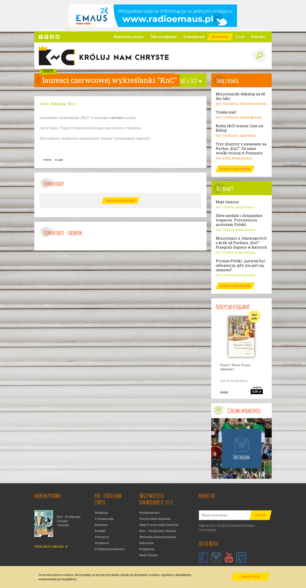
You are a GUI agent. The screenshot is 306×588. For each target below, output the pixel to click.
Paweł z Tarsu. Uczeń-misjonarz (235, 367)
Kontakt (100, 531)
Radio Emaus (148, 555)
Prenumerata (104, 519)
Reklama (101, 525)
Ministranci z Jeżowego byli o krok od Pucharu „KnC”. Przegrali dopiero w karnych (241, 242)
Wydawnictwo (149, 513)
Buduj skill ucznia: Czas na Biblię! (239, 128)
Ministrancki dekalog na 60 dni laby (240, 96)
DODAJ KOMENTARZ (120, 201)
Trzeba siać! (226, 112)
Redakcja (101, 513)
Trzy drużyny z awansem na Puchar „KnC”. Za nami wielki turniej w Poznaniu (241, 148)
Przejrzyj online (49, 547)
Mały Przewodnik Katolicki (159, 525)
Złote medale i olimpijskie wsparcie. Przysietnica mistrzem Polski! (239, 220)
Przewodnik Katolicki (155, 519)
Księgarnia (147, 549)
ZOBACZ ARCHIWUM (235, 169)
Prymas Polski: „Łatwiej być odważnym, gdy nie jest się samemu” (240, 265)
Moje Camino (227, 202)
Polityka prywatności (110, 549)
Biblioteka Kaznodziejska (157, 537)
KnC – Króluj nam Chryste (157, 531)
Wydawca (102, 543)
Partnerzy (102, 537)
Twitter (47, 159)
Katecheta (146, 543)
